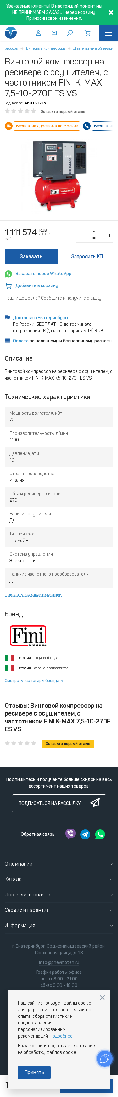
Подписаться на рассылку (50, 803)
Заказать (31, 256)
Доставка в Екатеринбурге (41, 317)
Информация (20, 925)
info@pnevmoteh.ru (59, 962)
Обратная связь (38, 834)
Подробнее (61, 1036)
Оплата (21, 341)
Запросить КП (87, 256)
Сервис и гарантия (27, 910)
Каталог (14, 879)
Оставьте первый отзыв (63, 111)
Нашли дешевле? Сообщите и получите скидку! (53, 298)
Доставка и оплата (27, 895)
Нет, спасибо (102, 997)
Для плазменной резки (93, 48)
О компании (19, 864)
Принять (34, 1072)
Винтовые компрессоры (46, 48)
